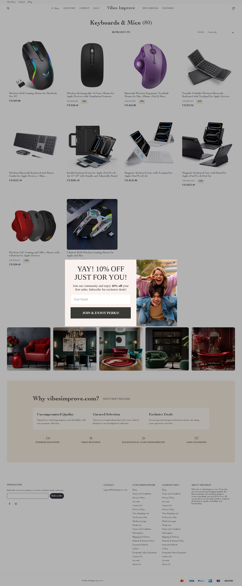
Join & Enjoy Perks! (100, 313)
